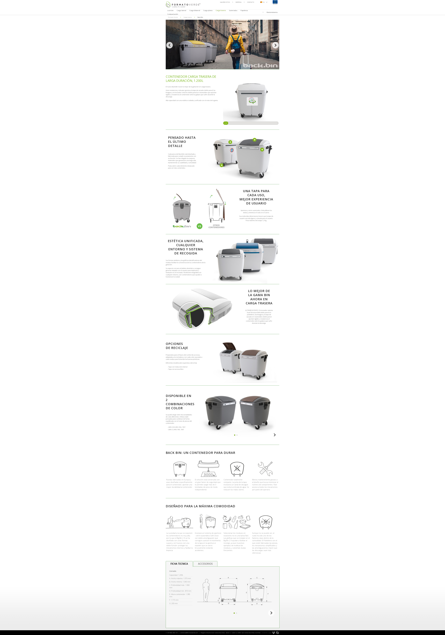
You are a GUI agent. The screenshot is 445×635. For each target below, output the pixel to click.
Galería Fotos (225, 2)
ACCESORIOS (205, 563)
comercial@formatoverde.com (189, 632)
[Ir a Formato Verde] (183, 4)
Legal (270, 632)
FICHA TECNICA (179, 563)
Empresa (238, 2)
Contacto (250, 2)
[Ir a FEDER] (275, 2)
